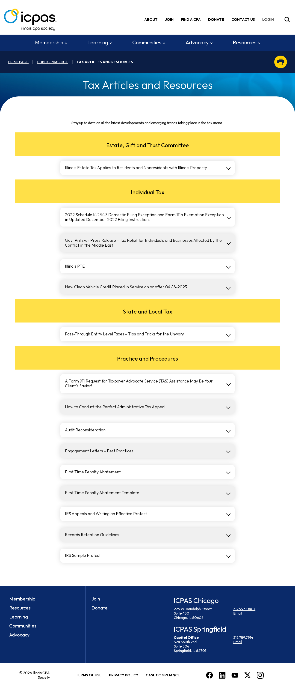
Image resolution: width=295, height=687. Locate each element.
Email (237, 613)
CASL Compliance (163, 675)
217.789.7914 (243, 637)
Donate (216, 19)
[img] (269, 19)
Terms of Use (89, 675)
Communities (146, 42)
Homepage (18, 62)
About (151, 19)
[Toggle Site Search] (287, 20)
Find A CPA (191, 19)
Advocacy (197, 42)
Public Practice (52, 62)
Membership (49, 42)
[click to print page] (280, 62)
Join (169, 19)
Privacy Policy (123, 675)
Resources (245, 42)
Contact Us (243, 19)
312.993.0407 (244, 608)
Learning (97, 42)
